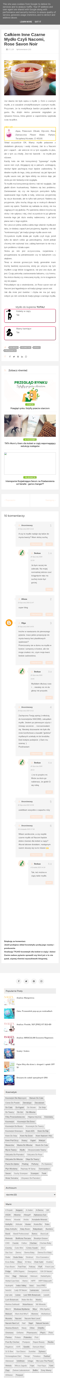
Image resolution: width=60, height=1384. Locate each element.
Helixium (33, 1276)
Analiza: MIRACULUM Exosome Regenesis (35, 1038)
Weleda (8, 1366)
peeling (25, 1164)
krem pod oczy (11, 1140)
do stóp (42, 1107)
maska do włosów (24, 1145)
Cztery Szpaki (32, 1248)
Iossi (31, 1286)
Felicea (32, 1267)
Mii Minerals (41, 1304)
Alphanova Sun (40, 1215)
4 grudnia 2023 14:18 (38, 867)
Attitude (19, 1224)
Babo (47, 1224)
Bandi (7, 1234)
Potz (37, 1337)
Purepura (26, 1342)
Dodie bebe (18, 1257)
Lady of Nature (21, 1290)
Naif (23, 1323)
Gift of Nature (46, 1271)
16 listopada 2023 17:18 (26, 829)
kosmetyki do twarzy (35, 1126)
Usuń (49, 544)
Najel (31, 1323)
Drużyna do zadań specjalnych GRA (32, 1078)
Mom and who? (21, 1314)
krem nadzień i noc (44, 1136)
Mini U (8, 1309)
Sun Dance (20, 1351)
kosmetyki (25, 347)
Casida (15, 1243)
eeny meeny (46, 1370)
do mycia (14, 347)
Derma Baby (29, 1253)
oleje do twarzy (32, 1159)
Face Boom (10, 1267)
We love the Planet (44, 1361)
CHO (7, 1243)
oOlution (9, 1375)
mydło (37, 347)
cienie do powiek (12, 1103)
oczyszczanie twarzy (37, 1150)
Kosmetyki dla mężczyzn (15, 1098)
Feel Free (22, 1267)
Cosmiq (8, 1248)
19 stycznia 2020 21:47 (26, 602)
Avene (28, 1224)
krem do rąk (43, 1131)
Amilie (26, 1220)
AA (47, 1210)
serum (8, 1173)
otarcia (30, 404)
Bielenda (8, 1238)
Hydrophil (9, 1286)
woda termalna (11, 1178)
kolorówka (49, 1117)
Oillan (32, 1328)
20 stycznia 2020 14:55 (26, 626)
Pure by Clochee (12, 1342)
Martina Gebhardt (12, 1304)
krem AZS (30, 1131)
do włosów (30, 1112)
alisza (24, 599)
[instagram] (41, 981)
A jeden (29, 1210)
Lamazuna (34, 1290)
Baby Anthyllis (11, 1229)
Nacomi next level (32, 1318)
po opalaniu (47, 1164)
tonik (44, 1173)
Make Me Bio (27, 1300)
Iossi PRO (41, 1286)
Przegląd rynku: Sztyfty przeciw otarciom (30, 408)
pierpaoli (19, 1375)
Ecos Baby (9, 1262)
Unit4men (20, 1361)
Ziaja (7, 1370)
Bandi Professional (21, 1234)
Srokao (37, 553)
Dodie (7, 1257)
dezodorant (39, 1103)
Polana (18, 1337)
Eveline (49, 1262)
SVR (18, 1347)
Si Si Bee (9, 1351)
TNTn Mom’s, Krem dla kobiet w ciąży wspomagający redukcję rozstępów (30, 444)
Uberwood (9, 1361)
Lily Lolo (8, 1295)
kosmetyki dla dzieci (26, 1122)
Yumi (51, 1366)
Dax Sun (8, 1253)
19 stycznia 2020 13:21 (26, 529)
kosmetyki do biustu (14, 1126)
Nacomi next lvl (12, 1323)
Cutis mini (19, 1248)
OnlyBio (41, 1328)
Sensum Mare (38, 1347)
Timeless (36, 1356)
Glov (7, 1276)
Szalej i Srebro (23, 1051)
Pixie (51, 1333)
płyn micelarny (11, 1169)
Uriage (30, 1361)
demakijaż (27, 1103)
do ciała (8, 1107)
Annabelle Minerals (39, 1220)
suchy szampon (20, 1173)
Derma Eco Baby (45, 1253)
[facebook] (18, 981)
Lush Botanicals (11, 1300)
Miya (35, 1309)
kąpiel (33, 1140)
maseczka (9, 1145)
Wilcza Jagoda (21, 1366)
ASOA (8, 1215)
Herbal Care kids (12, 1281)
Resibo (50, 1342)
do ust (20, 1112)
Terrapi (27, 1356)
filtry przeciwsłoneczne (15, 1117)
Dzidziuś (29, 1257)
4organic (19, 1210)
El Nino (28, 1262)
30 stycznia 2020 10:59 (26, 805)
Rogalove (9, 1347)
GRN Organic (19, 1271)
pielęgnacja (10, 350)
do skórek (31, 1107)
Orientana (9, 1333)
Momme (34, 1314)
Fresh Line (49, 1267)
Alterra (8, 1220)
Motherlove (45, 1314)
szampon (35, 1173)
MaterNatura (28, 1304)
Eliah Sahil (38, 1262)
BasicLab (44, 1234)
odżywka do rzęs (34, 1155)
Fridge (7, 1271)
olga (23, 623)
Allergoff (27, 1215)
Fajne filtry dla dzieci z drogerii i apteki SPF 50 (36, 1065)
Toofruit (47, 1356)
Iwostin (8, 1290)
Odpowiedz (36, 544)
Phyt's (42, 1333)
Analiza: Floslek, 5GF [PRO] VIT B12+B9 (34, 1024)
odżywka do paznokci (14, 1155)
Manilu (38, 1300)
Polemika (27, 1337)
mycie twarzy (11, 1150)
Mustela (8, 1318)
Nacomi (18, 1318)
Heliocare (23, 1276)
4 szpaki (9, 1210)
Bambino (49, 1229)
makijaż (42, 1140)
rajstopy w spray (28, 1169)
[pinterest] (34, 981)
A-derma (39, 1210)
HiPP (33, 1281)
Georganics (32, 1271)
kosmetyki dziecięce (14, 1131)
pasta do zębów (12, 1164)
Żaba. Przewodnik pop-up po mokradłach (34, 1011)
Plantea (8, 1337)
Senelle (26, 1347)
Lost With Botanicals (32, 1295)
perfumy (35, 1164)
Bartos (34, 1234)
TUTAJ (41, 307)
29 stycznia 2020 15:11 (26, 711)
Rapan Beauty (39, 1342)
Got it (38, 22)
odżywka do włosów (14, 1159)
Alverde (17, 1220)
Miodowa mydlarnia (21, 1309)
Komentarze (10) (24, 49)
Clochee (33, 1243)
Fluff (40, 1267)
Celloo (24, 1243)
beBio (35, 1370)
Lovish (46, 1295)
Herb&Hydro (46, 1276)
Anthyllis (8, 1224)
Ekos (20, 1262)
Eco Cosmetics (42, 1257)
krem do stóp (11, 1136)
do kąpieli (20, 1107)
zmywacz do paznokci (30, 1178)
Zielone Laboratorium (21, 1370)
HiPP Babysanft (45, 1281)
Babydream (37, 1229)
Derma (18, 1253)
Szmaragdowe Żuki (13, 1356)
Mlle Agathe (45, 1309)
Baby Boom (25, 1229)
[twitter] (26, 981)
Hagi (14, 1276)
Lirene (17, 1295)
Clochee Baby (45, 1243)
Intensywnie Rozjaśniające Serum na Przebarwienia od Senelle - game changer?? (30, 482)
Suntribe (32, 1351)
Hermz (25, 1281)
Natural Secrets (42, 1323)
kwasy (24, 1140)
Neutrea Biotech (11, 1328)
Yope (32, 1366)
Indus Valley (21, 1286)
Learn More (26, 22)
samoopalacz (44, 1169)
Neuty (24, 1328)
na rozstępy (30, 439)
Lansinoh (45, 1290)
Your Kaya (41, 1366)
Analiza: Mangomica (25, 998)
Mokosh (8, 1314)
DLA (43, 1248)
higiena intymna (34, 1117)
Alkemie (17, 1215)
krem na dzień (26, 1136)
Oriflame (20, 1333)
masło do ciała (42, 1145)
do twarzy (9, 1112)
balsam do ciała (36, 1098)
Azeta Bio (38, 1224)
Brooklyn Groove (41, 1238)
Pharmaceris (32, 1333)
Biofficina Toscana (23, 1238)
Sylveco (42, 1351)
